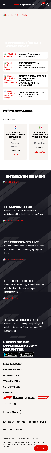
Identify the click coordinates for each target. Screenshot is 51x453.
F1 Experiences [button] (12, 364)
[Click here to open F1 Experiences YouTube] (15, 404)
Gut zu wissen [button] (11, 387)
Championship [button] (11, 370)
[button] (43, 4)
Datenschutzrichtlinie (14, 421)
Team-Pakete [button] (10, 381)
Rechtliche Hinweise (12, 429)
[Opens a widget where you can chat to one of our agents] (41, 448)
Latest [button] (7, 393)
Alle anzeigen (9, 119)
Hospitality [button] (10, 375)
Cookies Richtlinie (37, 421)
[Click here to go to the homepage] (24, 5)
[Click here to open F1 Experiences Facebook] (5, 404)
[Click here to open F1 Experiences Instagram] (10, 404)
